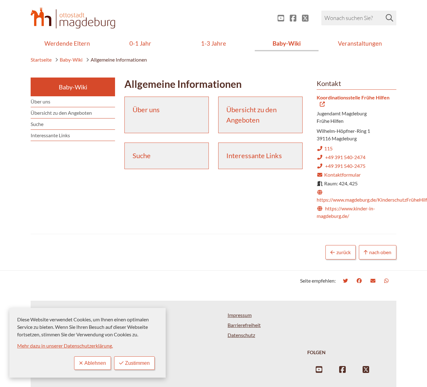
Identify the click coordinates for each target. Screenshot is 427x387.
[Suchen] (389, 17)
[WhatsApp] (387, 281)
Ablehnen (95, 363)
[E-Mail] (373, 281)
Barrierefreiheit (244, 325)
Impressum (240, 315)
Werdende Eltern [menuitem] (67, 43)
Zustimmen (137, 363)
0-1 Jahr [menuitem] (140, 43)
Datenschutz (241, 335)
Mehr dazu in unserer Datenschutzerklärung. (65, 346)
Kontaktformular (339, 175)
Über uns (40, 101)
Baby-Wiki (71, 60)
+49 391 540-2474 (341, 157)
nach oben (380, 252)
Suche (37, 124)
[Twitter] (346, 281)
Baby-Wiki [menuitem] (287, 43)
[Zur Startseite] (73, 18)
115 (325, 148)
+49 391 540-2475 (341, 166)
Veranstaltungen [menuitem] (360, 43)
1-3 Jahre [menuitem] (213, 43)
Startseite (41, 60)
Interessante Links (50, 135)
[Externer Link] (278, 18)
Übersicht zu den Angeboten (61, 113)
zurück (343, 252)
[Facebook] (360, 281)
